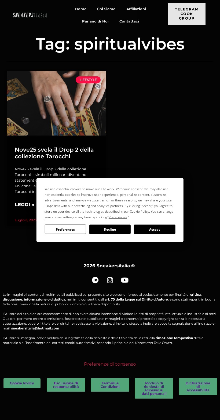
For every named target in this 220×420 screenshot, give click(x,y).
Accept (154, 229)
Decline (110, 229)
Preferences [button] (118, 217)
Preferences (65, 229)
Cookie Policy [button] (139, 211)
